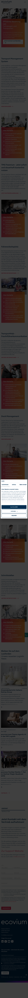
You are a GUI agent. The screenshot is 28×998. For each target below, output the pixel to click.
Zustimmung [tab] (5, 484)
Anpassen (13, 511)
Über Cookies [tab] (23, 484)
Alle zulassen (14, 507)
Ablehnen (14, 515)
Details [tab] (14, 484)
